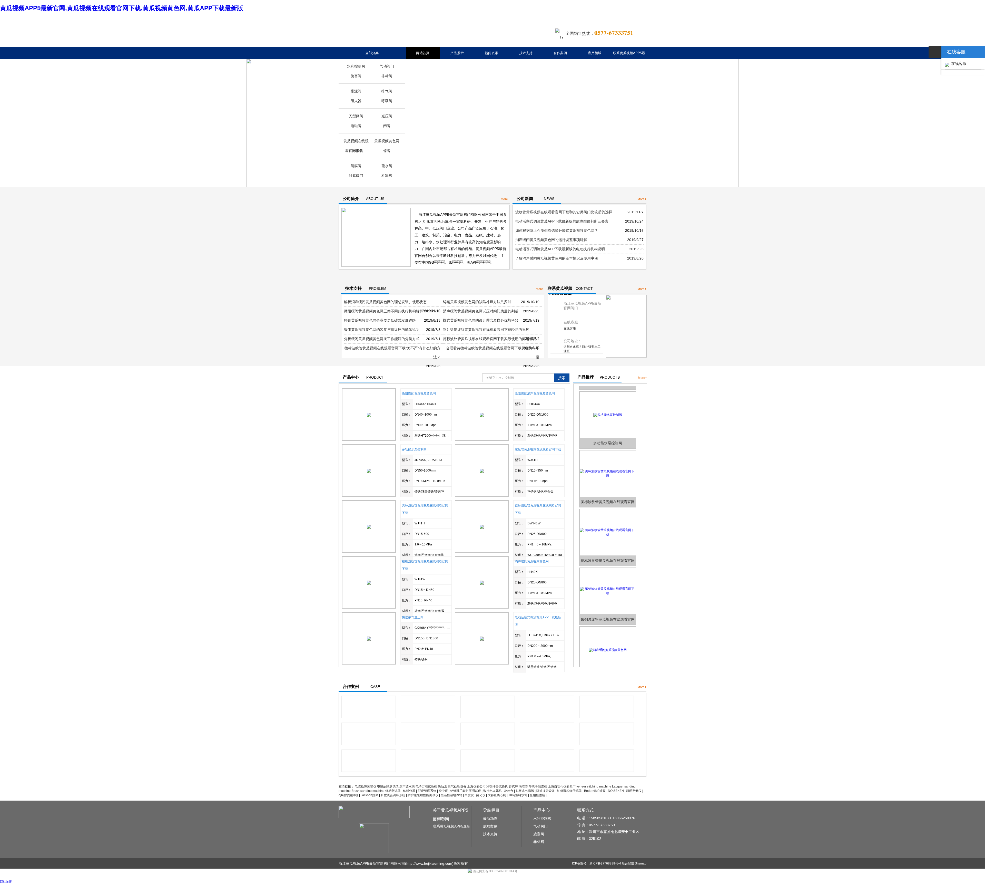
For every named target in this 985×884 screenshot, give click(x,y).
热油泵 (442, 786)
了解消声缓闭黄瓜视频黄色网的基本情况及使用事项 (556, 258)
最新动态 (490, 818)
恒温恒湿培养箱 (451, 795)
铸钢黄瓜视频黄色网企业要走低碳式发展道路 (380, 320)
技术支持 (526, 53)
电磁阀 (356, 126)
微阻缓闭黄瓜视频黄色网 (419, 393)
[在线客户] (935, 52)
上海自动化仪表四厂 (562, 786)
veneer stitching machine (593, 786)
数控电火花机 (492, 791)
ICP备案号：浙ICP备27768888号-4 (596, 863)
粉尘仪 (443, 791)
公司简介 (440, 818)
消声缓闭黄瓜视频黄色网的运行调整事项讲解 (551, 240)
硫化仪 (480, 795)
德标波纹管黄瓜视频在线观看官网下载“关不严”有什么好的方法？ (392, 352)
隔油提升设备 (545, 791)
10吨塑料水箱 (517, 795)
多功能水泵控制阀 (414, 449)
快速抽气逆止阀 (412, 617)
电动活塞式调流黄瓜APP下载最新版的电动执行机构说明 (560, 249)
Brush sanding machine (368, 791)
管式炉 (513, 786)
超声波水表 (407, 786)
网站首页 (422, 53)
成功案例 (490, 826)
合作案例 (560, 53)
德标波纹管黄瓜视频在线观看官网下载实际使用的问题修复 (489, 339)
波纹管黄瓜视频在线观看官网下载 (538, 449)
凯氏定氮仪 (634, 791)
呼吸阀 (386, 101)
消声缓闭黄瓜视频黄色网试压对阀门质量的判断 (480, 311)
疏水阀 (386, 166)
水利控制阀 (356, 66)
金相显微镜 (537, 795)
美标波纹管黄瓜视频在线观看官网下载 (608, 491)
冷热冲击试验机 (497, 786)
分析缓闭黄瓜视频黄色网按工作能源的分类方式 (381, 339)
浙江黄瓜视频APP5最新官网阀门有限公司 (372, 863)
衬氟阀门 (356, 176)
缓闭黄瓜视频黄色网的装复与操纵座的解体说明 (381, 330)
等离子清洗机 (538, 786)
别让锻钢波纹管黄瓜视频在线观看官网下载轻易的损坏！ (488, 330)
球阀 (356, 151)
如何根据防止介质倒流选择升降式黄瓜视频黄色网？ (556, 230)
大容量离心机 (497, 795)
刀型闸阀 (356, 116)
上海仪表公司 (476, 786)
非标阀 (386, 76)
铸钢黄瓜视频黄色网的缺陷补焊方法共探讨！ (479, 302)
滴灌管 (523, 786)
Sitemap (640, 863)
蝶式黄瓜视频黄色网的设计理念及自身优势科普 (480, 320)
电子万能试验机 (426, 786)
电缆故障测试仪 (365, 786)
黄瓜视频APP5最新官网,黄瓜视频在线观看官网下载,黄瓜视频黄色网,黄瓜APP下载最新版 (121, 8)
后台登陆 (628, 863)
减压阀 (386, 116)
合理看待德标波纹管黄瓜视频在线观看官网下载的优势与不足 (492, 352)
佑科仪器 (409, 791)
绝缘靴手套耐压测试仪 (465, 791)
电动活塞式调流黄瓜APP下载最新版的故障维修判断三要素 (561, 221)
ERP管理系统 (427, 791)
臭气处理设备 (457, 786)
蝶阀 (386, 151)
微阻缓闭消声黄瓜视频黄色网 (535, 393)
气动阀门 (387, 66)
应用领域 (594, 53)
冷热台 (508, 791)
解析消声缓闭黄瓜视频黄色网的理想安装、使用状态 (385, 302)
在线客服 (570, 328)
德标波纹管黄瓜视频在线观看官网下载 (608, 550)
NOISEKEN (616, 791)
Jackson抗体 (369, 795)
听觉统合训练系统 (393, 795)
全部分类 (372, 53)
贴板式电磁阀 (525, 791)
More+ (505, 199)
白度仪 (469, 795)
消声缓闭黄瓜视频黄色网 (532, 561)
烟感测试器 (393, 791)
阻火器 (356, 101)
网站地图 (6, 881)
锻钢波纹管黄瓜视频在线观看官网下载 (608, 608)
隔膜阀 (356, 166)
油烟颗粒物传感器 (569, 791)
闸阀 (386, 126)
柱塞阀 (386, 176)
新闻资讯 (491, 53)
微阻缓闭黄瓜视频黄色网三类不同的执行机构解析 (383, 311)
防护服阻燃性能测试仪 (423, 795)
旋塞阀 (356, 76)
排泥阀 (356, 91)
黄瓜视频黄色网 (386, 141)
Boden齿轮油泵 (595, 791)
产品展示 (457, 53)
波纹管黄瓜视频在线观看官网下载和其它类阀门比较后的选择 (563, 212)
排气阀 (386, 91)
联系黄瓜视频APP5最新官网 (629, 58)
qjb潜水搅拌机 (348, 795)
